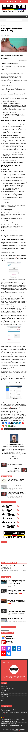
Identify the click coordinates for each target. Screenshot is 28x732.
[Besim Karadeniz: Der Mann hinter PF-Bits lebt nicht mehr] (4, 611)
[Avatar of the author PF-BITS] (14, 672)
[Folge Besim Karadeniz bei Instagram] (12, 458)
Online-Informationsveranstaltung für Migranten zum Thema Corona (16, 480)
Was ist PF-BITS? (4, 686)
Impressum (3, 702)
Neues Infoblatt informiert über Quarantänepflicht (15, 486)
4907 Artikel (20, 444)
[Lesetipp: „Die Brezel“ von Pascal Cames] (4, 620)
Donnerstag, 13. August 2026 (13, 594)
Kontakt (2, 698)
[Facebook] (8, 1)
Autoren (2, 692)
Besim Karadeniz (17, 34)
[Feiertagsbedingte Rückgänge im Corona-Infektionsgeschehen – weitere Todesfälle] (4, 494)
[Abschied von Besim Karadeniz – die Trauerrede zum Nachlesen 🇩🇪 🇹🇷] (4, 601)
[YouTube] (20, 1)
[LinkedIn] (13, 1)
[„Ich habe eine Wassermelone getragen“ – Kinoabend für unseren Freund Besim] (4, 582)
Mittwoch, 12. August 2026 (13, 604)
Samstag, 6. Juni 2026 (12, 621)
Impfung (15, 429)
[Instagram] (18, 1)
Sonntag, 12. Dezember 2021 (13, 481)
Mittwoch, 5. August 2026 (13, 613)
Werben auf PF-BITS (5, 696)
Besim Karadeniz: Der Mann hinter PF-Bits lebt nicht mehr (16, 610)
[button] (26, 17)
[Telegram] (15, 1)
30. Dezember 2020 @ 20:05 (6, 34)
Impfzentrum (22, 429)
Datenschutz (3, 700)
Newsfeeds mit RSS (5, 694)
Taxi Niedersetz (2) (6, 573)
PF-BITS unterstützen (5, 690)
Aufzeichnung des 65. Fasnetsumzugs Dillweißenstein (11, 725)
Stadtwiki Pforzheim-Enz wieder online (8, 723)
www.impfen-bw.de (5, 407)
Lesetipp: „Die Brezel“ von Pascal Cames (15, 619)
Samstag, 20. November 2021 (13, 488)
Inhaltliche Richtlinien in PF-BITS (7, 688)
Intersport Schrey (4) (6, 567)
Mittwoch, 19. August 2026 (13, 585)
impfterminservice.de (11, 257)
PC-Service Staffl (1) (6, 568)
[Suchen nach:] (14, 19)
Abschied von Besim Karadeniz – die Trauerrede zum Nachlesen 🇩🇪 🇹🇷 (16, 601)
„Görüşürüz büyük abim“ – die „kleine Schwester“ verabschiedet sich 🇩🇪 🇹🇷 (16, 591)
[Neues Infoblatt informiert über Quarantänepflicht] (4, 487)
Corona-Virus (8, 429)
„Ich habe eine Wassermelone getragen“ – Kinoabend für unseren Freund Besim (16, 582)
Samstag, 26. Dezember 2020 (13, 496)
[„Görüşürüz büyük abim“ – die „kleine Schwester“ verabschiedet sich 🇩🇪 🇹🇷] (4, 591)
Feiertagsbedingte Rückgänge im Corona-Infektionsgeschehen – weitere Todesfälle (16, 493)
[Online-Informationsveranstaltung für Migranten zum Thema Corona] (4, 481)
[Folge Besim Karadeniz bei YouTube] (14, 458)
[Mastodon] (10, 1)
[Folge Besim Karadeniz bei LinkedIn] (17, 458)
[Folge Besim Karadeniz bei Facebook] (10, 458)
